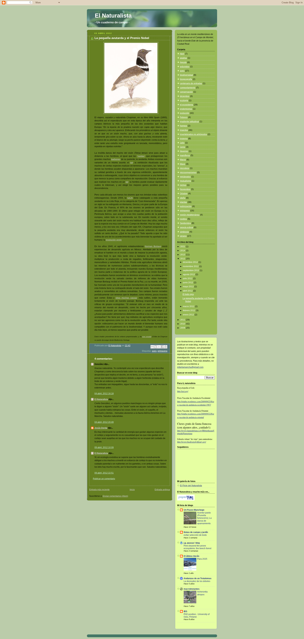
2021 (183, 246)
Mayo (182, 164)
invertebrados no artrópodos (193, 134)
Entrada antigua (162, 489)
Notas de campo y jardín (196, 532)
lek (131, 162)
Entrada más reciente (99, 489)
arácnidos (184, 66)
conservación (186, 92)
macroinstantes (192, 589)
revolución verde (114, 240)
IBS (185, 611)
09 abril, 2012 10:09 (104, 447)
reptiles (183, 219)
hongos (183, 125)
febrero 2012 (189, 310)
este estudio (146, 336)
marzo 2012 (189, 306)
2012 (183, 258)
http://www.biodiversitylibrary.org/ (191, 441)
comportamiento (187, 87)
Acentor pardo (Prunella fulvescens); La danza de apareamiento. (204, 518)
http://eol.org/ (182, 391)
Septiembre (185, 223)
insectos (184, 130)
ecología (184, 100)
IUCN (130, 198)
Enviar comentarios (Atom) (115, 496)
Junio (182, 147)
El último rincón (191, 556)
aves (154, 351)
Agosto (183, 62)
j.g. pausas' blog (192, 543)
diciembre (184, 96)
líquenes (184, 151)
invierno (184, 138)
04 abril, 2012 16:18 (104, 393)
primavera (162, 351)
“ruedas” (141, 156)
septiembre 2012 (191, 270)
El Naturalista (113, 15)
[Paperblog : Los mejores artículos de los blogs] (186, 500)
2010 (183, 324)
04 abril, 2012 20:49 (104, 422)
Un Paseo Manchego (194, 510)
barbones (115, 159)
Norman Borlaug (153, 246)
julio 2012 (188, 278)
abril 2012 (188, 291)
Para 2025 (202, 559)
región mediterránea (190, 215)
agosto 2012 (189, 274)
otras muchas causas (126, 298)
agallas (183, 58)
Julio (182, 143)
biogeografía (186, 79)
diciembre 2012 (190, 262)
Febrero (184, 117)
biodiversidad (186, 75)
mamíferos (185, 155)
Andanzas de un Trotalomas (197, 578)
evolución (184, 113)
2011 (183, 320)
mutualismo (185, 181)
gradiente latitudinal (189, 121)
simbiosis (184, 232)
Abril (182, 54)
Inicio (132, 489)
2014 (183, 250)
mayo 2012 (188, 286)
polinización (186, 206)
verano (183, 236)
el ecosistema (186, 104)
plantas (183, 202)
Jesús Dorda (100, 428)
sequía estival (186, 227)
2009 (183, 328)
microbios (184, 168)
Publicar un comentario (104, 478)
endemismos (186, 109)
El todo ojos (188, 294)
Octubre (184, 193)
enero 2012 (189, 314)
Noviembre (185, 189)
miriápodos (185, 176)
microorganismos (188, 172)
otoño (182, 198)
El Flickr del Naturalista (191, 485)
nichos (183, 185)
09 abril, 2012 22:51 (104, 473)
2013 (183, 254)
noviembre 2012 (191, 266)
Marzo (183, 159)
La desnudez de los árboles (197, 581)
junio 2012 (188, 282)
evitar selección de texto (195, 535)
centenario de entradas (191, 83)
